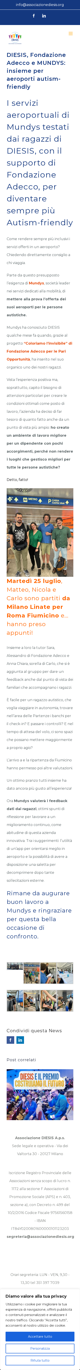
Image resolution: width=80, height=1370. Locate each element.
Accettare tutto (40, 1337)
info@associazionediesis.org (40, 5)
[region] (40, 1329)
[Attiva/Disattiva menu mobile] (71, 33)
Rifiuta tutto (40, 1360)
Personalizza (40, 1349)
